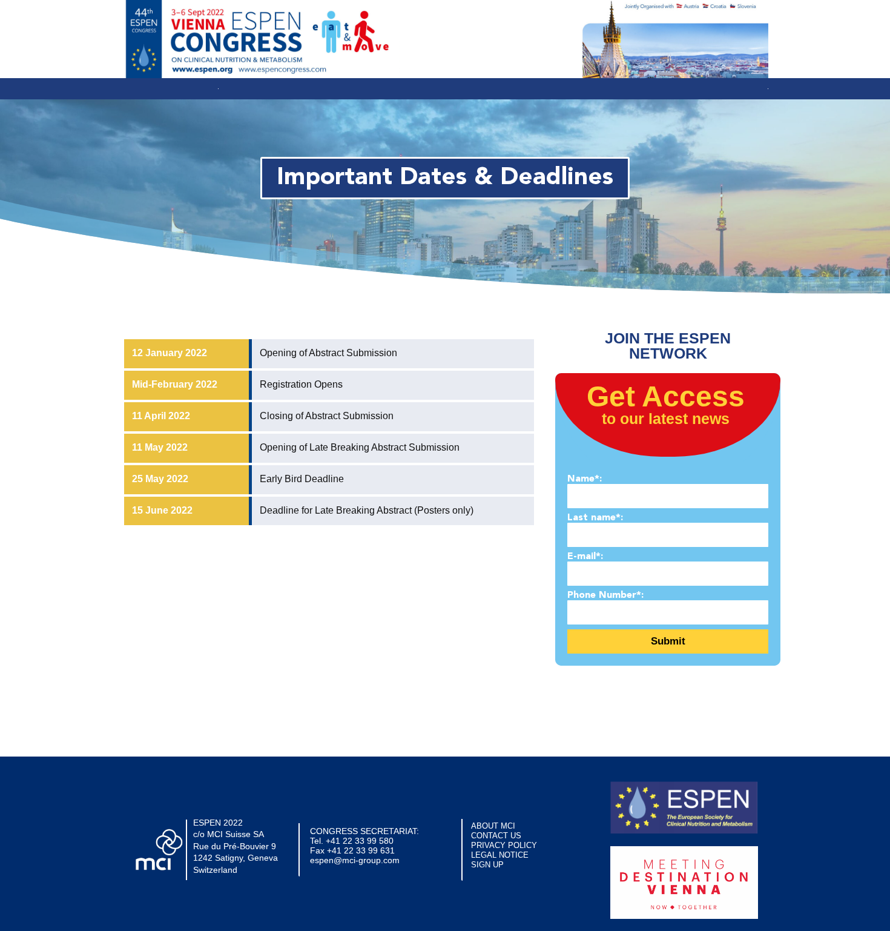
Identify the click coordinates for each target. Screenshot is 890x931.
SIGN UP (487, 864)
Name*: (584, 479)
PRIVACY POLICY (504, 845)
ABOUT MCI (493, 825)
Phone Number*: (605, 595)
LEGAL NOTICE (500, 855)
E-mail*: (585, 557)
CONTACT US (496, 835)
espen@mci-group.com (355, 860)
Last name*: (595, 518)
